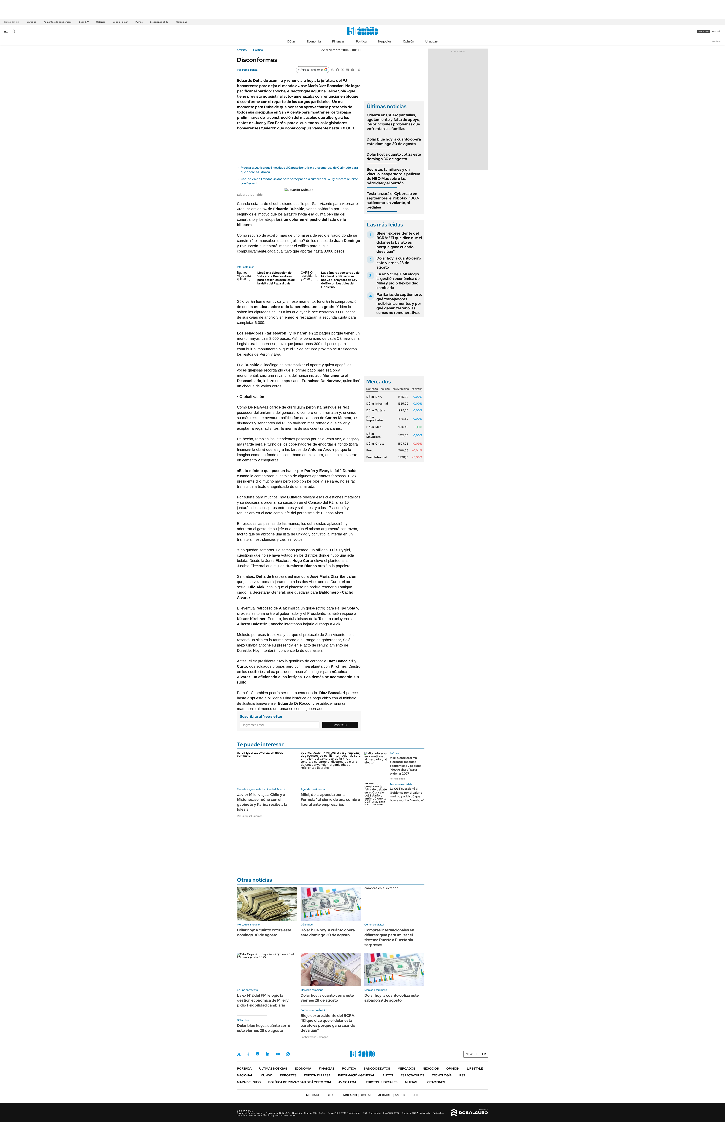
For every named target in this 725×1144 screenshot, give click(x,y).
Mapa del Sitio (249, 1082)
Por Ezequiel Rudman (249, 816)
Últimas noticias (273, 1069)
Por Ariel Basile (397, 778)
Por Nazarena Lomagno (314, 1037)
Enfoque (31, 22)
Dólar (291, 41)
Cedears (417, 389)
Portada (244, 1069)
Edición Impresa (317, 1075)
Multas (411, 1082)
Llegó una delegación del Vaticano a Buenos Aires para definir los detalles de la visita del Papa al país (276, 278)
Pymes (139, 22)
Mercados (406, 1069)
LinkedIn (267, 1054)
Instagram (257, 1054)
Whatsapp (288, 1054)
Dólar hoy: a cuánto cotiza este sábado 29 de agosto (391, 998)
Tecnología (442, 1075)
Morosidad (181, 22)
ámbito (242, 50)
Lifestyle (475, 1069)
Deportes (288, 1075)
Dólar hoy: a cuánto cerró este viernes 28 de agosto (398, 263)
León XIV (84, 22)
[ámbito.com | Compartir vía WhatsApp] (332, 69)
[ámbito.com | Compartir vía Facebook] (337, 69)
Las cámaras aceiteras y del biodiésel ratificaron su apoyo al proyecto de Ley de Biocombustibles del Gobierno (340, 280)
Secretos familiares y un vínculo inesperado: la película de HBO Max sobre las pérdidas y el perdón (393, 176)
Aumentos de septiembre (58, 22)
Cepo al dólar (120, 22)
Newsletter (716, 41)
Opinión (408, 41)
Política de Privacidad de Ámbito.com (299, 1082)
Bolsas (385, 389)
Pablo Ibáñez (250, 69)
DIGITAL (321, 1095)
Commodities (401, 389)
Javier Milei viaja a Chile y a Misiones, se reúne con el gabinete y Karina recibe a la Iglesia (262, 802)
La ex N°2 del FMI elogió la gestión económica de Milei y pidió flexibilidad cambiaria (398, 281)
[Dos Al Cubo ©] (469, 1112)
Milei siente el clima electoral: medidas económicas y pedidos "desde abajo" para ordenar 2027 (405, 766)
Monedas (372, 389)
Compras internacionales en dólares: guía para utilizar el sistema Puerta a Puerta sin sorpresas (389, 937)
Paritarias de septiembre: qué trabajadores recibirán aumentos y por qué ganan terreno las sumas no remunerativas (399, 303)
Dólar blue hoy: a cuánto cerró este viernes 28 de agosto (263, 1028)
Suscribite (340, 724)
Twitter (239, 1054)
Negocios (385, 41)
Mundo (266, 1075)
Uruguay (431, 41)
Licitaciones (435, 1082)
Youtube (278, 1054)
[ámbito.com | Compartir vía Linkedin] (347, 69)
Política (361, 41)
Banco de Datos (377, 1069)
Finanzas (338, 41)
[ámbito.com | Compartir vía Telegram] (352, 69)
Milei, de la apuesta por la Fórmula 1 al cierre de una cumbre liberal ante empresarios (330, 799)
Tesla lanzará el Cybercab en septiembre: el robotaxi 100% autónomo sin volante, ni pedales (393, 200)
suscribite (703, 31)
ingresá (716, 31)
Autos (388, 1075)
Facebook (248, 1054)
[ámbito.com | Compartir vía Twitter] (342, 69)
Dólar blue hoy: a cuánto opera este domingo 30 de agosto (394, 141)
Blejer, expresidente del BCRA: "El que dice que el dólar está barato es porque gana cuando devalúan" (399, 242)
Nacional (245, 1075)
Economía (314, 41)
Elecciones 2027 (159, 22)
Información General (356, 1075)
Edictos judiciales (381, 1082)
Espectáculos (412, 1075)
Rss (462, 1075)
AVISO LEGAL (348, 1082)
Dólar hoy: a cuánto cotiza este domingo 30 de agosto (394, 156)
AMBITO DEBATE (398, 1095)
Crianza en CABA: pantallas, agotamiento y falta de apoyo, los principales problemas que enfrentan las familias (393, 122)
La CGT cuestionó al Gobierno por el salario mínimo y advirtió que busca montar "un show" (407, 794)
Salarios (100, 22)
